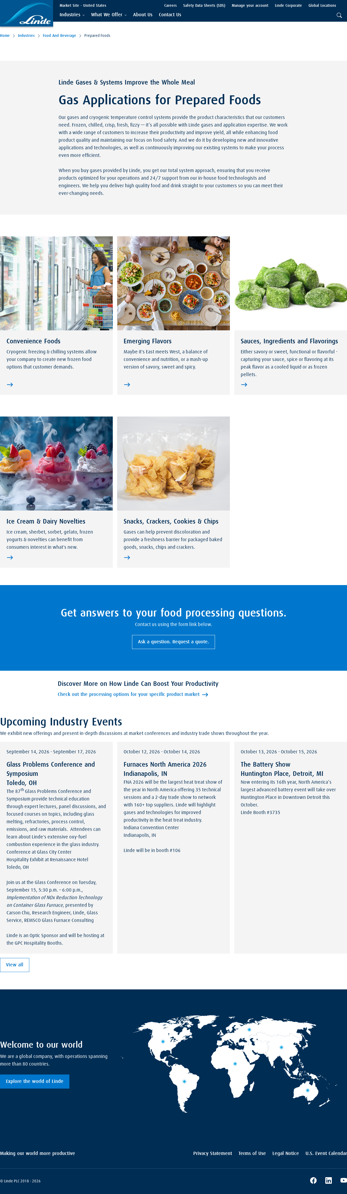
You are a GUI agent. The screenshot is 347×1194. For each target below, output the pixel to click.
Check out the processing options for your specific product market (129, 694)
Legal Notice (285, 1153)
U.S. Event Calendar (326, 1153)
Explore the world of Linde (34, 1081)
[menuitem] (142, 15)
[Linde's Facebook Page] (313, 1181)
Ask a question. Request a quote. (173, 642)
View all (14, 965)
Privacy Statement (212, 1153)
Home (5, 36)
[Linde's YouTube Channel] (343, 1181)
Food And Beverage (59, 36)
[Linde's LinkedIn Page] (328, 1181)
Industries (26, 36)
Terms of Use (252, 1153)
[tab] (72, 15)
